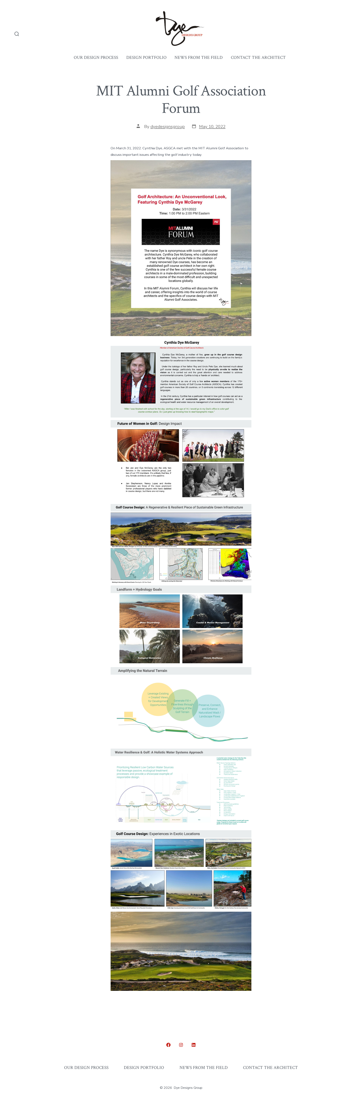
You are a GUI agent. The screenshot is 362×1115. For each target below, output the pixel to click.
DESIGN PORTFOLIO (146, 57)
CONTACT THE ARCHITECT (258, 57)
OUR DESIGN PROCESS (96, 57)
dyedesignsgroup (167, 126)
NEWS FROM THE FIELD (199, 57)
